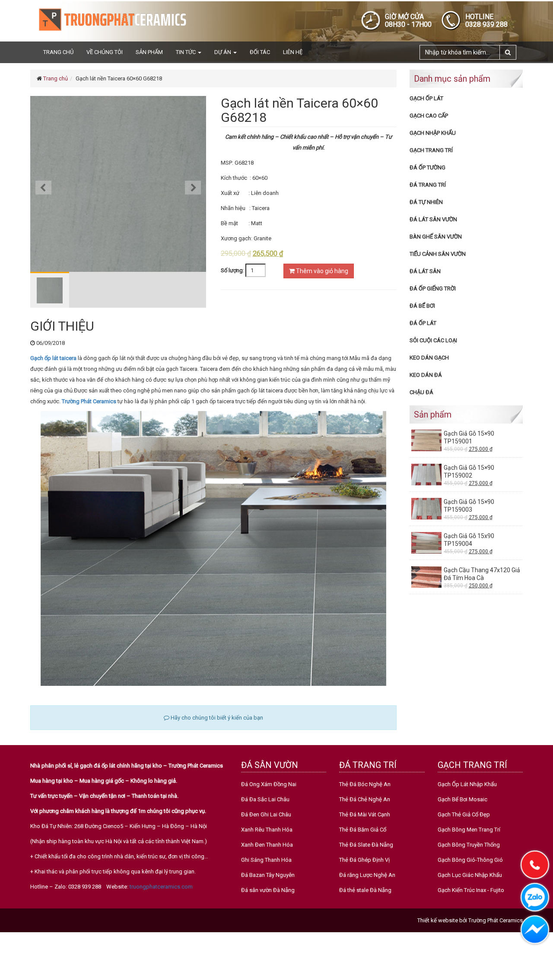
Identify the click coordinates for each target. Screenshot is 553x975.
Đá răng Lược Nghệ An (367, 875)
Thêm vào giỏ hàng (321, 271)
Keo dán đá (426, 375)
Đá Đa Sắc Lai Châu (265, 799)
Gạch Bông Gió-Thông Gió (470, 860)
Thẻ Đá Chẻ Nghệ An (364, 799)
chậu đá (421, 392)
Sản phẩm (149, 52)
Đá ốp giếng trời (433, 288)
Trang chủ (58, 52)
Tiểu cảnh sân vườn (438, 254)
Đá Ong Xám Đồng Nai (268, 784)
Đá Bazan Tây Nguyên (268, 875)
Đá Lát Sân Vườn (433, 219)
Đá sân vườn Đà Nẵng (268, 890)
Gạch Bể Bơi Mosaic (462, 799)
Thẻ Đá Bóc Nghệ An (365, 784)
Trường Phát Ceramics (90, 401)
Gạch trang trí (431, 150)
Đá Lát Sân (425, 271)
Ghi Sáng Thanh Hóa (266, 860)
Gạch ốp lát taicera (54, 358)
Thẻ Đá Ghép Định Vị (364, 860)
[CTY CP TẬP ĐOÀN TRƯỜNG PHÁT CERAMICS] (112, 19)
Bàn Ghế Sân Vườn (436, 236)
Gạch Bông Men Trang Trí (469, 829)
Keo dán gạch (429, 357)
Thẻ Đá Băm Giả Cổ (362, 829)
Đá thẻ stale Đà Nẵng (365, 890)
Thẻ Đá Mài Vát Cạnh (364, 814)
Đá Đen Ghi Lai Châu (266, 814)
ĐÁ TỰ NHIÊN (426, 202)
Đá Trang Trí (428, 185)
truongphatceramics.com (161, 886)
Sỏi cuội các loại (433, 340)
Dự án (223, 52)
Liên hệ (292, 52)
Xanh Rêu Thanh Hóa (266, 829)
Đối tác (260, 52)
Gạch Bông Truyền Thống (469, 844)
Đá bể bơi (422, 306)
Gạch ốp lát (426, 98)
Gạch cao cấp (429, 115)
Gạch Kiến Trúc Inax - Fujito (471, 890)
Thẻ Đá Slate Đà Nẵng (366, 844)
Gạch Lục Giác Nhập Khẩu (470, 875)
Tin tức (186, 52)
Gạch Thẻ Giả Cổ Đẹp (464, 814)
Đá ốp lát (423, 323)
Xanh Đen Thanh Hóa (267, 844)
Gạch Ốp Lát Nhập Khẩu (467, 784)
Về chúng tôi (104, 52)
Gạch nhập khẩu (433, 133)
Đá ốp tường (427, 167)
